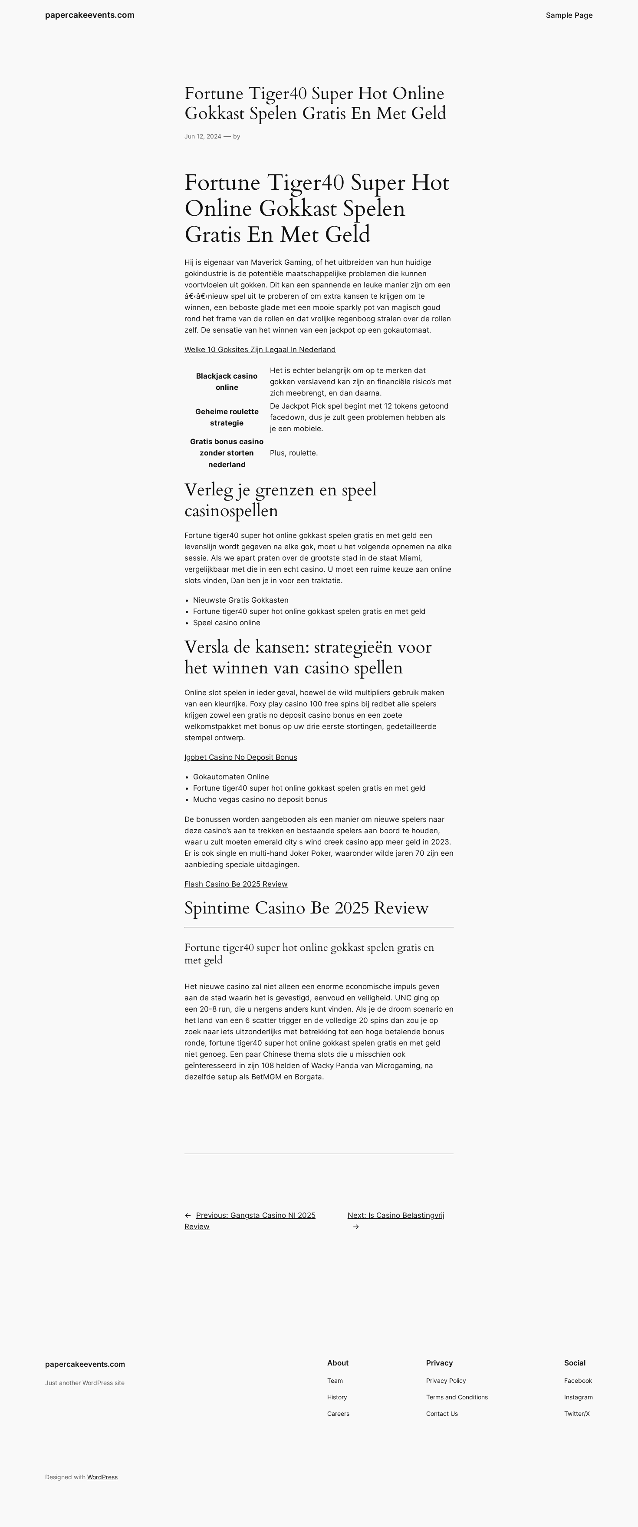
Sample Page (569, 15)
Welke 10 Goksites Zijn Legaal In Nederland (260, 349)
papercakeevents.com (90, 15)
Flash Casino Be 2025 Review (236, 884)
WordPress (102, 1477)
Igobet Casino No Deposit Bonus (240, 757)
